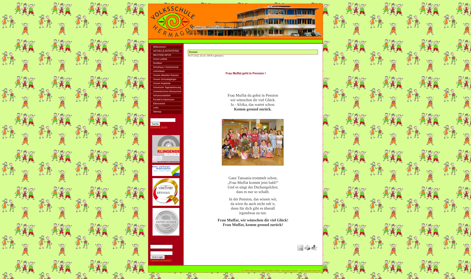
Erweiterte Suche (158, 127)
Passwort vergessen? (161, 260)
